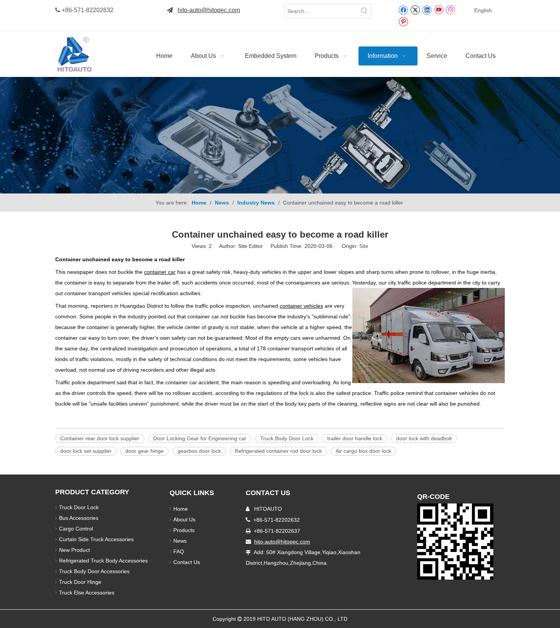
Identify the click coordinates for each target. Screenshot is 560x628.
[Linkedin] (427, 9)
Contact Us (186, 562)
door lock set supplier (86, 451)
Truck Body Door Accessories (94, 571)
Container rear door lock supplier (99, 438)
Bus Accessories (78, 518)
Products (184, 530)
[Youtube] (438, 9)
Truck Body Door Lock (287, 438)
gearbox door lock (199, 451)
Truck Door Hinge (80, 582)
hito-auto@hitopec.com (209, 10)
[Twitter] (415, 9)
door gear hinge (144, 451)
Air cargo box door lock (363, 451)
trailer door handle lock (354, 438)
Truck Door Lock (79, 507)
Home (180, 509)
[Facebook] (403, 9)
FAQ (178, 551)
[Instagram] (451, 9)
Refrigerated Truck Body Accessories (103, 561)
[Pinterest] (403, 21)
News (180, 541)
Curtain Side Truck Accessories (96, 539)
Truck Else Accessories (86, 593)
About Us (184, 519)
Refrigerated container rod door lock (278, 451)
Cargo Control (76, 529)
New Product (75, 550)
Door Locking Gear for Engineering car (199, 438)
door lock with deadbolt (424, 438)
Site (363, 246)
